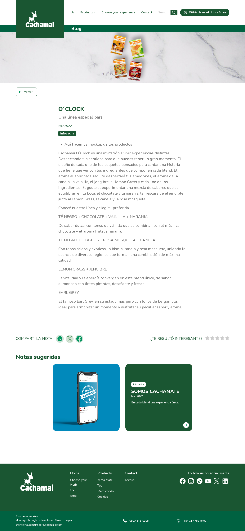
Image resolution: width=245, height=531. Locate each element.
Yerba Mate (105, 480)
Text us (130, 480)
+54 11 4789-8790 (194, 521)
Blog (73, 496)
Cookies (102, 497)
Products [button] (86, 12)
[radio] (207, 339)
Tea (99, 485)
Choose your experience (118, 12)
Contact (146, 12)
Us (72, 12)
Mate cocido (105, 491)
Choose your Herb (78, 482)
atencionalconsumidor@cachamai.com (39, 525)
